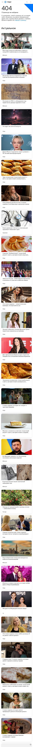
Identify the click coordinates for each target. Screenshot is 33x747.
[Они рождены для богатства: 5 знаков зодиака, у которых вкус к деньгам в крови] (16, 197)
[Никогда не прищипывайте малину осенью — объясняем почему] (16, 502)
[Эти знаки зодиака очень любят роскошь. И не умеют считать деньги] (16, 628)
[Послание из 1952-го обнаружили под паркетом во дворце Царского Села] (16, 96)
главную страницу (20, 20)
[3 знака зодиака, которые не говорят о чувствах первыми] (16, 400)
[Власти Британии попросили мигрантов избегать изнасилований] (16, 552)
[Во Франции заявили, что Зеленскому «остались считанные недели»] (16, 451)
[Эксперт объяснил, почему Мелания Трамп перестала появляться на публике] (16, 324)
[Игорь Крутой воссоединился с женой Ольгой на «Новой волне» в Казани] (16, 70)
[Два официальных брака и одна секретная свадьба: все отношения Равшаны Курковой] (16, 349)
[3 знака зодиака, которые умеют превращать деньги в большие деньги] (16, 704)
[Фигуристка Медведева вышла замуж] (16, 603)
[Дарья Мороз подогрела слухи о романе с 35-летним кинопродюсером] (16, 146)
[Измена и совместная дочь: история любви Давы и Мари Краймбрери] (16, 578)
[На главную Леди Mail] (8, 2)
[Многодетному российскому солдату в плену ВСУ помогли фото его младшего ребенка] (16, 45)
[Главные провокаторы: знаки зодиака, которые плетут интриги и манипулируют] (16, 527)
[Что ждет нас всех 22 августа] (16, 121)
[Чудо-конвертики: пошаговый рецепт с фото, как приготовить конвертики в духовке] (16, 172)
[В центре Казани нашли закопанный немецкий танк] (16, 476)
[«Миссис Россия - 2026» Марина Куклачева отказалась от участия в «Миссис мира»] (16, 273)
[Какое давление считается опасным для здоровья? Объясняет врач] (16, 222)
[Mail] (5, 2)
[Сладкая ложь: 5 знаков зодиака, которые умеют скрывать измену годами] (16, 654)
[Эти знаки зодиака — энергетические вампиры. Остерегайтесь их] (16, 299)
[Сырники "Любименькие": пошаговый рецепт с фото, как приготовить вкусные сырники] (16, 248)
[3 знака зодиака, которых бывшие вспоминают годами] (16, 730)
